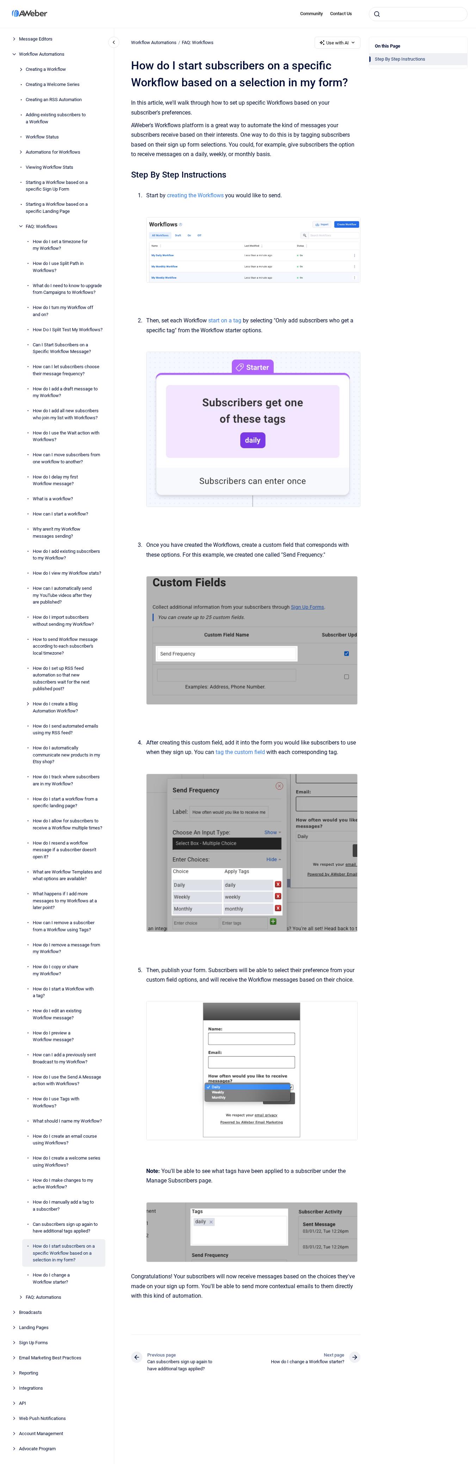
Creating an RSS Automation (54, 99)
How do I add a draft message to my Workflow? (65, 392)
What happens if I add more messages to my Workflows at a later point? (65, 900)
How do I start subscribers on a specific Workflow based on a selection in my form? (64, 1252)
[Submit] (377, 14)
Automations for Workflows (53, 151)
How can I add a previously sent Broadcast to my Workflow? (64, 1058)
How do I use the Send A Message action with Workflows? (67, 1080)
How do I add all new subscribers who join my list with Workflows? (66, 414)
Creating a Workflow (46, 69)
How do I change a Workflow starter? (51, 1278)
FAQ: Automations (43, 1296)
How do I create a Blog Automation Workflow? (55, 707)
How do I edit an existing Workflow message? (57, 1014)
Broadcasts (30, 1312)
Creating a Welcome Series (53, 84)
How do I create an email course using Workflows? (65, 1139)
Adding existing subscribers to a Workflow (56, 118)
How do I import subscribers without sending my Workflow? (63, 620)
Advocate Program (37, 1448)
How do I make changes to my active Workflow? (63, 1183)
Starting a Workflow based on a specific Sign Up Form (57, 185)
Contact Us (341, 13)
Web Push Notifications (42, 1418)
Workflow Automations (41, 54)
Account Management (41, 1433)
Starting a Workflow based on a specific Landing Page (57, 208)
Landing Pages (34, 1327)
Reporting (28, 1372)
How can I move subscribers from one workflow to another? (66, 458)
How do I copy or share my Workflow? (55, 970)
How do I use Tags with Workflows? (56, 1102)
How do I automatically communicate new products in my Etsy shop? (66, 754)
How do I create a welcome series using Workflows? (66, 1161)
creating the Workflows (195, 195)
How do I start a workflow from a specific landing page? (65, 802)
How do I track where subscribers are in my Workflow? (66, 780)
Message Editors (35, 39)
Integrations (31, 1387)
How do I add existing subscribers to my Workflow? (66, 554)
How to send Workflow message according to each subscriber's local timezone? (65, 645)
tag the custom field (240, 752)
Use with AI (337, 42)
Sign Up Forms (33, 1342)
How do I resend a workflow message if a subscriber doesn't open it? (64, 849)
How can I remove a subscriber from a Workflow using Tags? (63, 926)
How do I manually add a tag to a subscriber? (63, 1205)
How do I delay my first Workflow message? (55, 480)
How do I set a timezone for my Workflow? (60, 245)
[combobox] (418, 14)
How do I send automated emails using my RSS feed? (65, 729)
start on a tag (224, 320)
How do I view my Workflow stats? (67, 573)
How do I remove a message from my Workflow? (66, 948)
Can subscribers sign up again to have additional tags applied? (65, 1227)
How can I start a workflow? (60, 514)
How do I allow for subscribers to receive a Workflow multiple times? (67, 824)
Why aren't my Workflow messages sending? (56, 532)
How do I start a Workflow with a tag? (63, 992)
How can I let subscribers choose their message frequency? (66, 370)
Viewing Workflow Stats (49, 166)
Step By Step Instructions (400, 59)
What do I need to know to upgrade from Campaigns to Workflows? (67, 289)
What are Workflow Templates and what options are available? (67, 875)
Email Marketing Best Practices (50, 1357)
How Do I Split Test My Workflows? (68, 329)
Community (311, 13)
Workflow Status (42, 136)
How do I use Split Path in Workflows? (58, 267)
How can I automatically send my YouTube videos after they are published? (62, 595)
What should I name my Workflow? (67, 1120)
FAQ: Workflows (41, 226)
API (22, 1403)
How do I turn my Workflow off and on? (63, 311)
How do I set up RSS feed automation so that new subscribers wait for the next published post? (61, 678)
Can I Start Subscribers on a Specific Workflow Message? (62, 348)
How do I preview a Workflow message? (53, 1036)
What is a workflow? (53, 498)
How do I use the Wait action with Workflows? (66, 436)
